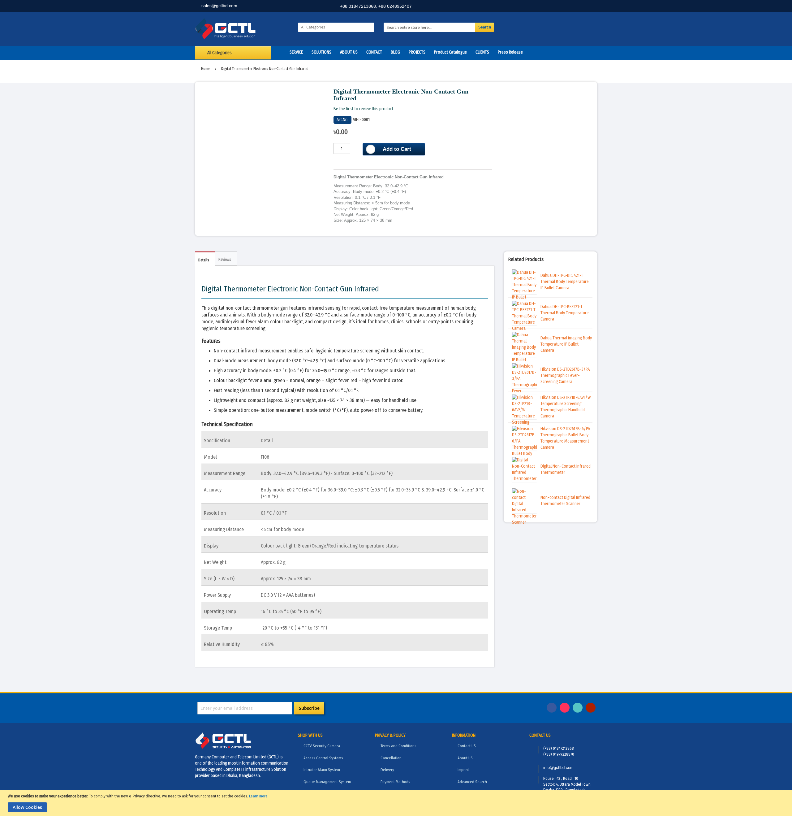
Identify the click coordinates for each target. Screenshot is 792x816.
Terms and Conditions (398, 746)
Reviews (224, 259)
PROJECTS (417, 52)
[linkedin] (563, 7)
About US (465, 758)
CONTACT (374, 52)
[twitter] (577, 7)
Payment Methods (395, 781)
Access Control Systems (323, 758)
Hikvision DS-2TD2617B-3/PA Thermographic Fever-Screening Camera (565, 375)
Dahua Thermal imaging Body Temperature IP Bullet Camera (566, 344)
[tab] (205, 258)
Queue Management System (327, 781)
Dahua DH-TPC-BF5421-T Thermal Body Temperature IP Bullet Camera (564, 281)
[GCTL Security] (242, 29)
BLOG (395, 52)
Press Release (510, 52)
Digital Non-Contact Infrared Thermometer (565, 469)
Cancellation (391, 758)
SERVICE (296, 52)
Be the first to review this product (363, 108)
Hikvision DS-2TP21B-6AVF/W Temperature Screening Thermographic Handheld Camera (565, 407)
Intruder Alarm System (321, 769)
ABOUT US (349, 52)
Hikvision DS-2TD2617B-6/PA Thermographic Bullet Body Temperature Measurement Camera (565, 438)
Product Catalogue (450, 52)
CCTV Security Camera (321, 746)
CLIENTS (482, 52)
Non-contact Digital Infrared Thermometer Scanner (565, 500)
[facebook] (549, 7)
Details (203, 260)
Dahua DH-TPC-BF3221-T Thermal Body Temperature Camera (564, 313)
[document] (397, 802)
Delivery (387, 769)
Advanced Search (472, 781)
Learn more (258, 796)
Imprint (463, 769)
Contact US (467, 746)
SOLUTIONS (321, 52)
